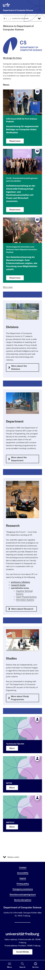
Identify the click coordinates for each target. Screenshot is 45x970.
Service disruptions (22, 900)
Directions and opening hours (23, 894)
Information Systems (25, 600)
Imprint (23, 878)
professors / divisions (20, 582)
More (12, 748)
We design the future (12, 58)
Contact (22, 867)
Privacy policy (23, 883)
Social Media (22, 951)
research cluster (18, 585)
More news (8, 287)
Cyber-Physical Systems (26, 597)
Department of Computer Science (18, 10)
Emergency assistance (23, 889)
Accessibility (22, 873)
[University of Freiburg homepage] (6, 5)
